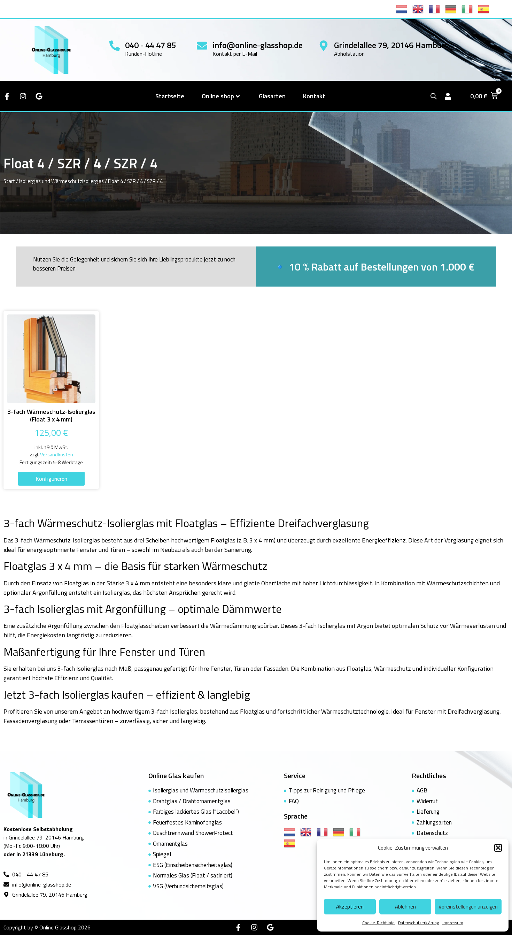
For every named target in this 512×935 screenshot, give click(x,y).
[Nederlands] (404, 8)
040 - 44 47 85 (150, 45)
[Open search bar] (433, 96)
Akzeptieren (350, 907)
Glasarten (272, 96)
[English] (420, 8)
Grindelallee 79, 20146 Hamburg (391, 45)
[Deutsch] (453, 8)
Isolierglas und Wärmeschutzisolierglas (61, 181)
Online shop (218, 96)
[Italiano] (469, 8)
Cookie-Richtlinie (378, 922)
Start (9, 181)
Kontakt (314, 96)
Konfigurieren (51, 478)
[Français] (437, 8)
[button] (498, 847)
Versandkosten (56, 454)
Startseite (169, 96)
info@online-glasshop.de (257, 45)
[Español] (486, 8)
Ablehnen (405, 907)
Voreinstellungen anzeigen (468, 907)
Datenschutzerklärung (418, 922)
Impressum (452, 922)
